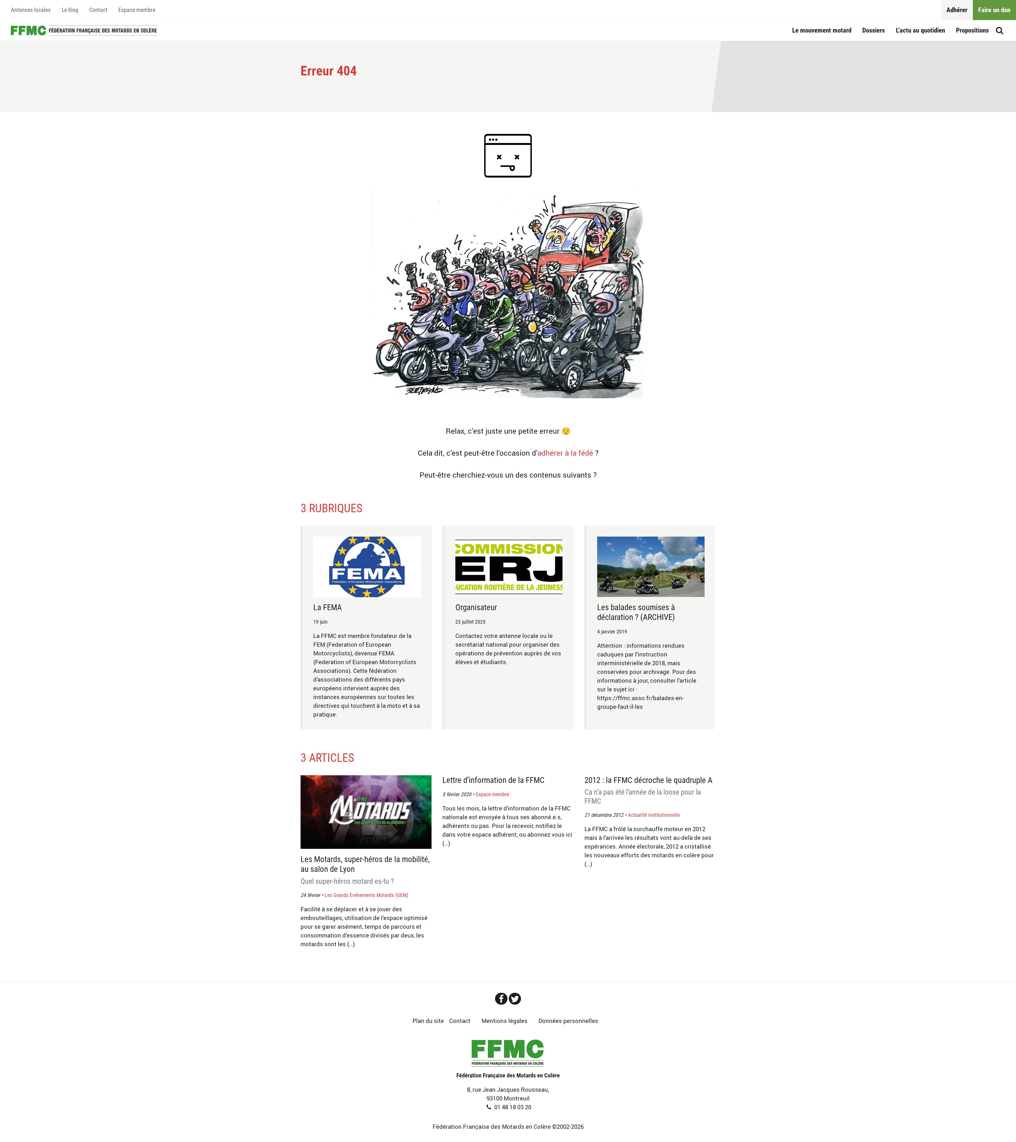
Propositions (972, 30)
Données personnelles (568, 1021)
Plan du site (428, 1021)
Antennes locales (31, 9)
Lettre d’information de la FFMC (493, 780)
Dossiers (873, 30)
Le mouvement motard (821, 30)
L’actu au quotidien (920, 30)
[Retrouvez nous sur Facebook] (501, 999)
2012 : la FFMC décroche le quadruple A (648, 790)
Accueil (83, 30)
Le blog (70, 9)
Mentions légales (505, 1021)
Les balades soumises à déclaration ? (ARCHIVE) (636, 612)
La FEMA (327, 607)
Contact (98, 9)
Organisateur (476, 607)
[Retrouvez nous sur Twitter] (515, 999)
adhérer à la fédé (565, 453)
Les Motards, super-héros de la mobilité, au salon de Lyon (365, 870)
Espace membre (136, 9)
